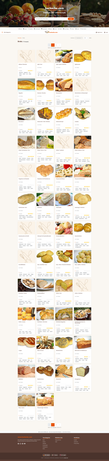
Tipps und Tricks (58, 440)
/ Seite (90, 38)
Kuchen (55, 28)
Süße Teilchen (84, 28)
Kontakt (75, 440)
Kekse (51, 28)
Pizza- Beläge (66, 28)
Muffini (60, 28)
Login (56, 441)
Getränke (31, 28)
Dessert (25, 28)
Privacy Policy (76, 443)
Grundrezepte (37, 28)
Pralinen (72, 28)
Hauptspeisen (44, 28)
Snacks (78, 28)
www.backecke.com (25, 437)
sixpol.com (66, 457)
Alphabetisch (79, 38)
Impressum (76, 441)
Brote (21, 28)
